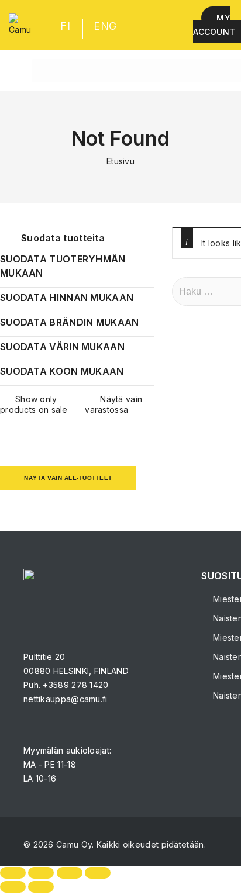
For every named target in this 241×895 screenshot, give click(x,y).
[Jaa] (69, 873)
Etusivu (120, 161)
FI (65, 26)
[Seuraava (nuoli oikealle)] (41, 887)
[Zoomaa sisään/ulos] (13, 873)
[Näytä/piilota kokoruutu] (41, 873)
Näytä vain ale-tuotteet (68, 478)
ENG (105, 26)
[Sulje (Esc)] (98, 873)
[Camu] (20, 25)
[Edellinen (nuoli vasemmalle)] (13, 887)
